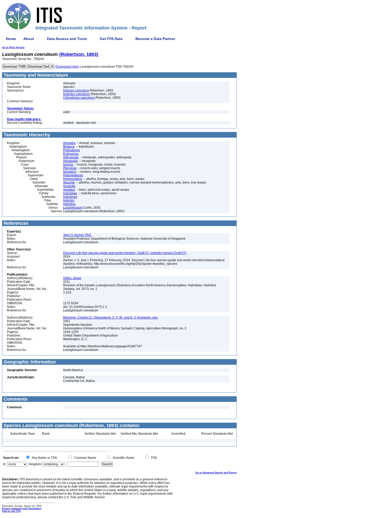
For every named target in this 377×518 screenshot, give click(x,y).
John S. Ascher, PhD (77, 235)
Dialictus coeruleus (76, 94)
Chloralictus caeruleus (78, 97)
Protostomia (71, 150)
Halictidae (70, 193)
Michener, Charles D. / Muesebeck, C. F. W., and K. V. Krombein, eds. (110, 317)
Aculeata (69, 186)
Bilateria (69, 146)
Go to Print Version (13, 47)
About (28, 39)
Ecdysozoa (70, 154)
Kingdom (35, 464)
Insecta (68, 164)
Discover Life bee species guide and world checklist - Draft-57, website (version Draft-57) (124, 253)
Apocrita (69, 182)
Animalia (69, 143)
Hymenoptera (72, 179)
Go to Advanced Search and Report (216, 472)
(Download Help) (67, 66)
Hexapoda (70, 161)
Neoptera (69, 172)
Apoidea (69, 189)
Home (11, 39)
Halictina (69, 204)
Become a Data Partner (155, 39)
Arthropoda (71, 157)
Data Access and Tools (67, 39)
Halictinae (70, 197)
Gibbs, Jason (72, 278)
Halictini (68, 200)
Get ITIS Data (111, 39)
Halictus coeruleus (76, 90)
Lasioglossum (73, 207)
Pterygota (69, 168)
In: (4, 464)
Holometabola (73, 175)
